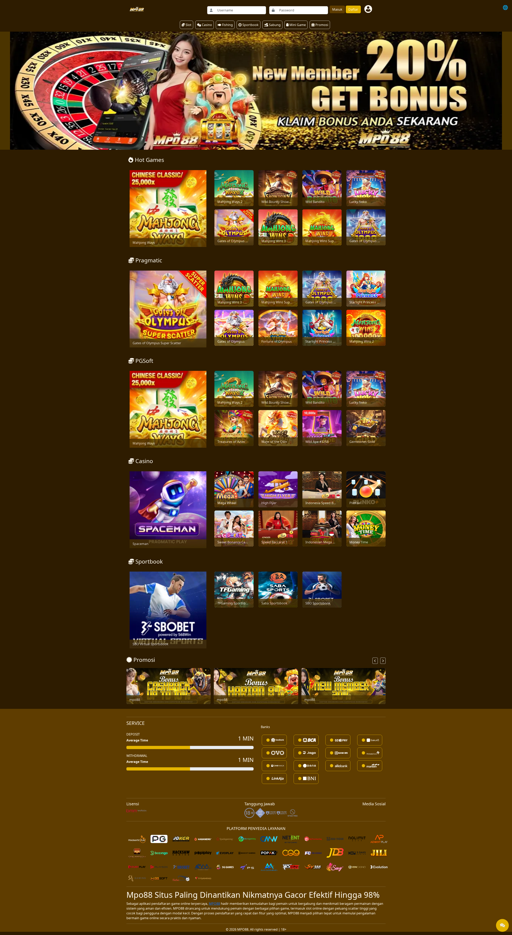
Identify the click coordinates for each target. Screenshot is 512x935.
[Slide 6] (278, 26)
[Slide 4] (263, 26)
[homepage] (136, 9)
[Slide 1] (242, 26)
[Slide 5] (270, 26)
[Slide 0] (234, 26)
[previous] (375, 542)
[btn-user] (368, 9)
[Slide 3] (256, 26)
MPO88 (214, 785)
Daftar (353, 9)
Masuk (337, 9)
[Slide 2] (249, 26)
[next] (383, 542)
